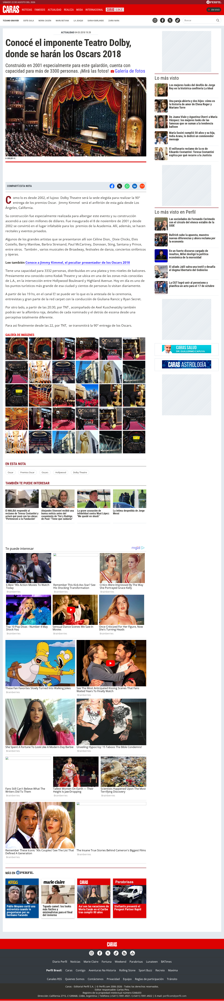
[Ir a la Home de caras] (11, 12)
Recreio (160, 970)
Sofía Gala (28, 20)
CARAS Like (115, 9)
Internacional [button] (94, 9)
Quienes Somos (74, 979)
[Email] (142, 186)
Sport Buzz (145, 970)
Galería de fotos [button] (130, 71)
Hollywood (60, 472)
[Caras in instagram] (155, 20)
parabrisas (129, 882)
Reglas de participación (149, 979)
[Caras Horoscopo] (186, 367)
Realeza (69, 9)
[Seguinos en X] (170, 20)
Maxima (173, 970)
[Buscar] (217, 20)
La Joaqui (78, 20)
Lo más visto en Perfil (175, 212)
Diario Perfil (59, 961)
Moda (79, 9)
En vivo (215, 9)
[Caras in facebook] (162, 20)
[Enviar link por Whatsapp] (127, 186)
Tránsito (172, 979)
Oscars (45, 472)
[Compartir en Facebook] (112, 186)
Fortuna (107, 961)
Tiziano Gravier (11, 20)
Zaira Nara (113, 20)
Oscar (10, 472)
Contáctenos (95, 979)
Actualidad (54, 9)
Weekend (120, 961)
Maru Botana (62, 20)
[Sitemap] (132, 953)
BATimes (166, 961)
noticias (22, 882)
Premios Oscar (27, 472)
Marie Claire (91, 961)
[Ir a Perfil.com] (213, 3)
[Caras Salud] (186, 352)
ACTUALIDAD (67, 32)
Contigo (80, 970)
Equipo (127, 979)
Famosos (40, 9)
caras (94, 882)
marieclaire (58, 882)
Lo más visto (167, 78)
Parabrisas (136, 961)
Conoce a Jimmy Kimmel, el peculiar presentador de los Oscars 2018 (77, 262)
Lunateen (152, 961)
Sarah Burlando (96, 20)
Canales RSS (54, 979)
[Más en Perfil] (24, 873)
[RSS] (124, 953)
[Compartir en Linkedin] (134, 186)
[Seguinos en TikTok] (177, 20)
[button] (75, 119)
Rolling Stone (127, 970)
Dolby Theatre (80, 472)
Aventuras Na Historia (102, 970)
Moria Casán (45, 20)
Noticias (27, 9)
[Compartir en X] (119, 186)
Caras (68, 970)
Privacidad (113, 979)
